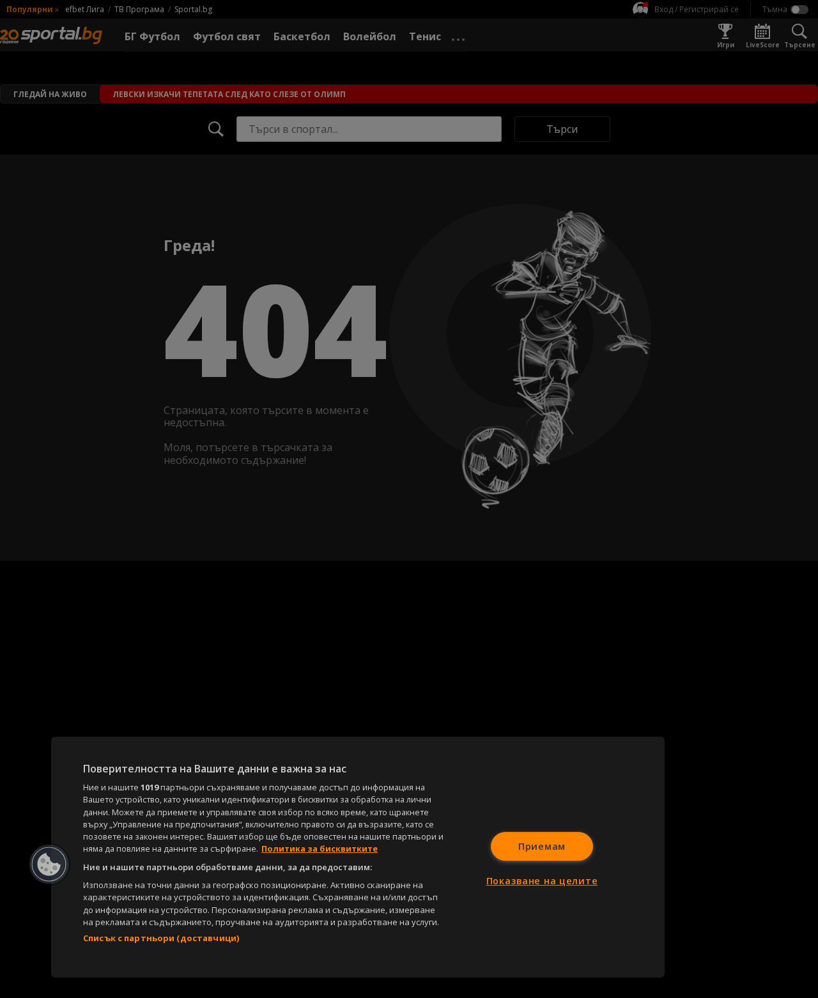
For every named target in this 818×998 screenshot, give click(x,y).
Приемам (542, 846)
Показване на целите (542, 881)
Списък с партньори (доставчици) (161, 938)
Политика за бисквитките (319, 848)
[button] (49, 864)
